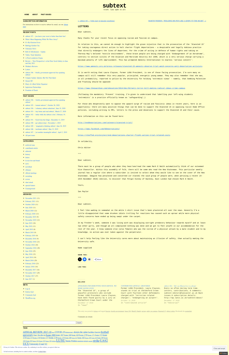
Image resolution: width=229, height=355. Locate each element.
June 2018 (28, 251)
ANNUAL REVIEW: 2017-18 (37, 331)
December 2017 (30, 270)
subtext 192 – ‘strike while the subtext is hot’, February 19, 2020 (45, 115)
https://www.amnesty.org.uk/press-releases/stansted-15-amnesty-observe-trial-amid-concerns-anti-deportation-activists (140, 66)
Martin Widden (71, 341)
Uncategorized (30, 188)
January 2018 (29, 266)
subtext (114, 5)
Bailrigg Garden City (32, 45)
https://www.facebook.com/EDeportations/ (99, 129)
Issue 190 (100, 338)
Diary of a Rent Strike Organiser (36, 84)
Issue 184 (128, 311)
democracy (69, 332)
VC (45, 344)
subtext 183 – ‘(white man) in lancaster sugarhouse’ (96, 21)
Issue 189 (94, 338)
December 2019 (30, 217)
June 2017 (28, 279)
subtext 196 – (45, 73)
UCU (26, 343)
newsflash (28, 167)
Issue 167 (59, 334)
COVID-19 (60, 331)
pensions (80, 341)
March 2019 (29, 232)
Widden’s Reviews (31, 66)
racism (144, 311)
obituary (28, 170)
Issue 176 (36, 337)
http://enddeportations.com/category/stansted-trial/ (105, 123)
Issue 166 (50, 334)
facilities (91, 332)
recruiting (28, 176)
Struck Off (28, 81)
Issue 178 (53, 337)
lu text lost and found (32, 160)
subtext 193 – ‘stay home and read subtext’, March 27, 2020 (45, 111)
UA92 (104, 340)
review (27, 179)
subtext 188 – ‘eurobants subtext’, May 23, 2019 (41, 129)
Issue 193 (29, 341)
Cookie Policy (42, 351)
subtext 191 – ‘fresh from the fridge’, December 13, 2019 (44, 120)
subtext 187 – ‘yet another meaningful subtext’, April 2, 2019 (46, 132)
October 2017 (30, 276)
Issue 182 (81, 337)
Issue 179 (61, 337)
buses (53, 332)
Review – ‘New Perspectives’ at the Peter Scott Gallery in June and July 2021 (46, 62)
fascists (108, 311)
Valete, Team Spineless (33, 55)
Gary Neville (38, 335)
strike (96, 340)
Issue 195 (42, 341)
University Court (37, 343)
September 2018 (30, 248)
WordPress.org (30, 298)
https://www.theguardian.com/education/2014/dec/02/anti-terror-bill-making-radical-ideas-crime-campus (131, 88)
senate (90, 341)
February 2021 (30, 201)
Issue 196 (49, 341)
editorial (28, 151)
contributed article (31, 148)
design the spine (81, 331)
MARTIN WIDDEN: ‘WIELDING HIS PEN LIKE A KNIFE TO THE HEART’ (177, 21)
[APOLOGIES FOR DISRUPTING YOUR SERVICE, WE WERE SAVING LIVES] (99, 296)
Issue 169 (75, 335)
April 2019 (29, 229)
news (27, 163)
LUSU (60, 340)
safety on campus (152, 311)
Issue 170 (83, 335)
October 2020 (30, 204)
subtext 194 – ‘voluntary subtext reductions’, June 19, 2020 (45, 108)
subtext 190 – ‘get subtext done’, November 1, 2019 (43, 123)
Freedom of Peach (31, 90)
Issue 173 (98, 335)
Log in (27, 289)
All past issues (30, 135)
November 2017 (30, 273)
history (27, 154)
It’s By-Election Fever (32, 42)
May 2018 (28, 254)
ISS (44, 335)
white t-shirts (171, 311)
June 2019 (28, 223)
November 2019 (30, 220)
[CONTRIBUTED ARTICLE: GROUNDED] (142, 294)
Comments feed (30, 295)
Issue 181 (74, 338)
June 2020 (28, 207)
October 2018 (30, 245)
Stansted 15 (162, 311)
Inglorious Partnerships (33, 87)
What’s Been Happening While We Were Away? (41, 39)
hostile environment (117, 311)
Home (26, 14)
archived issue (30, 145)
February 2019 (30, 235)
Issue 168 (67, 335)
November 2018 (30, 242)
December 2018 (30, 238)
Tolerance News (30, 48)
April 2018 (29, 257)
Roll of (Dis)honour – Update (35, 52)
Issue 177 (45, 337)
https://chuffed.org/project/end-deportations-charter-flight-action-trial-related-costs (124, 135)
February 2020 (30, 214)
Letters (27, 69)
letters (96, 311)
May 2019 (28, 226)
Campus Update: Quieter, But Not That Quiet (40, 78)
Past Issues (46, 14)
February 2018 (30, 263)
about (35, 14)
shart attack (29, 182)
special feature (30, 185)
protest (85, 341)
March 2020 (29, 210)
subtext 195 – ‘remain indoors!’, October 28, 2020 (42, 105)
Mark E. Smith (136, 311)
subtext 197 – (45, 36)
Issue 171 (91, 335)
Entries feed (29, 292)
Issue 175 (29, 338)
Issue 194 (36, 341)
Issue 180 (68, 338)
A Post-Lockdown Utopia (34, 58)
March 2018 (29, 260)
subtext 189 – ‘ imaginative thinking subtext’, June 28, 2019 (45, 126)
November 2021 (30, 198)
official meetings (30, 173)
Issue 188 (88, 338)
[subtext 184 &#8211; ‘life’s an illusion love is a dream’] (185, 294)
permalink (188, 311)
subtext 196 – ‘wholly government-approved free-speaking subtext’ (45, 101)
